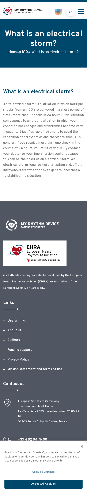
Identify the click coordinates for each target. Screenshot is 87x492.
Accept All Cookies (43, 484)
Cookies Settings (43, 472)
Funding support (19, 350)
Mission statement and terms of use (34, 369)
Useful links (16, 321)
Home (13, 52)
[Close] (82, 446)
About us (14, 330)
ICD (25, 52)
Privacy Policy (18, 360)
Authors (13, 340)
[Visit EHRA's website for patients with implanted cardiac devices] (60, 12)
